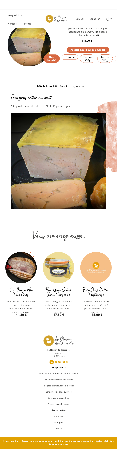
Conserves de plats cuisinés (59, 391)
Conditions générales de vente (69, 441)
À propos (58, 422)
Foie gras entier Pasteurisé (96, 292)
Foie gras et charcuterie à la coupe (58, 385)
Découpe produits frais (58, 398)
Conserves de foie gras (58, 404)
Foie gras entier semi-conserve (58, 292)
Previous (6, 273)
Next (110, 273)
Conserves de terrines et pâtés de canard (58, 373)
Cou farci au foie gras (21, 292)
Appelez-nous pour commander (88, 49)
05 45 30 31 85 (61, 362)
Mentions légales (93, 441)
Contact (79, 18)
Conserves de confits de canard (58, 379)
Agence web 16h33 (59, 444)
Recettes (58, 416)
